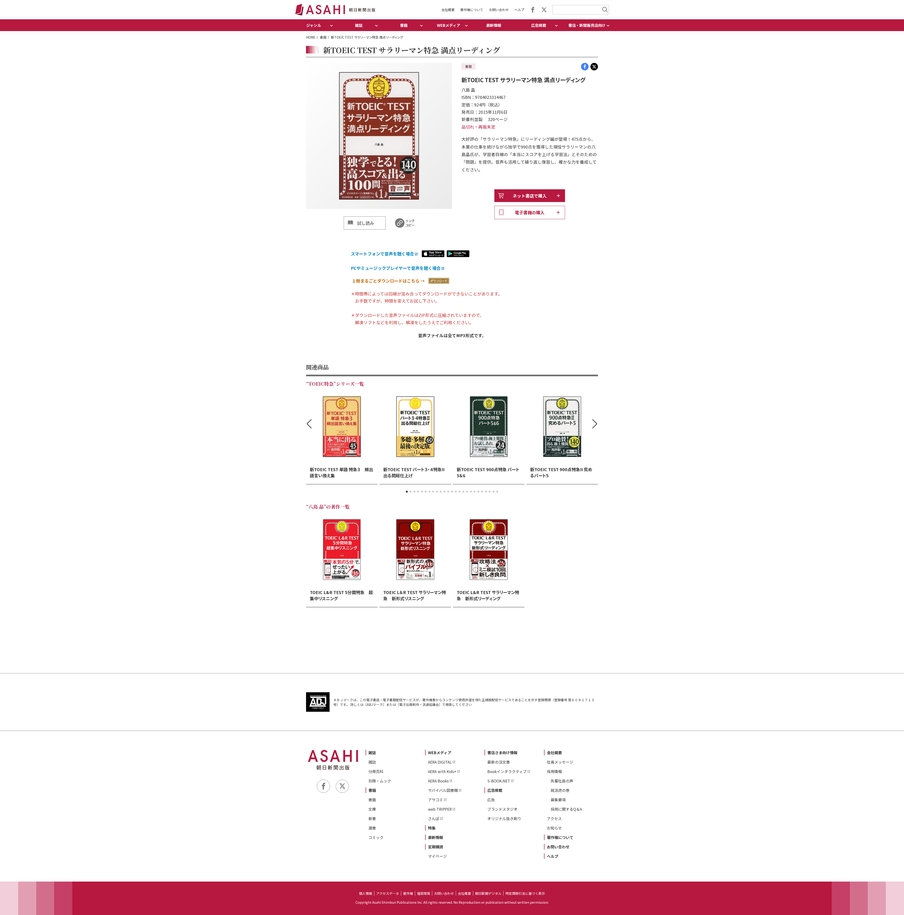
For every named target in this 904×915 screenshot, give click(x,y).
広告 (491, 799)
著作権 (408, 893)
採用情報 (554, 771)
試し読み (365, 223)
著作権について (471, 9)
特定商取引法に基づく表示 (525, 893)
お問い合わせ (499, 9)
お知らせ (554, 828)
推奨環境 (423, 893)
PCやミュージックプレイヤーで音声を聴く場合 (396, 268)
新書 (372, 818)
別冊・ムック (379, 781)
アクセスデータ (387, 893)
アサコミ (435, 799)
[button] (407, 492)
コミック (375, 837)
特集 (432, 828)
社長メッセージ (560, 762)
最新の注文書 (498, 762)
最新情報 (493, 25)
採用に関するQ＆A (566, 809)
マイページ (437, 856)
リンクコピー (410, 223)
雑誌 (372, 752)
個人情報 (365, 893)
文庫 (372, 809)
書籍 (323, 37)
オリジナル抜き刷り (504, 818)
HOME (310, 37)
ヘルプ (519, 9)
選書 (372, 828)
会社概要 (448, 9)
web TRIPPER (440, 809)
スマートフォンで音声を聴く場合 (382, 254)
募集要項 (558, 799)
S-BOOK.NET (498, 781)
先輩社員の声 (562, 781)
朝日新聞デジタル (488, 893)
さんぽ (433, 818)
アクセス (554, 818)
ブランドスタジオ (502, 809)
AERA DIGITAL (440, 762)
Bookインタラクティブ (507, 771)
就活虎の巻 (560, 790)
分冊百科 (375, 771)
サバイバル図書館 (443, 790)
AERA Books (438, 781)
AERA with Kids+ (442, 771)
